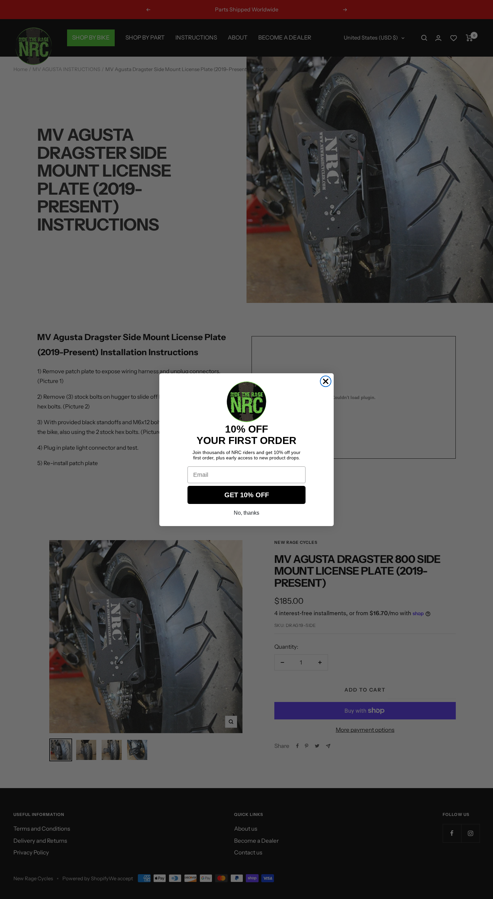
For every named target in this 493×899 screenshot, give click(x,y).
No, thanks (246, 513)
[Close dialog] (325, 381)
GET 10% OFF (246, 495)
